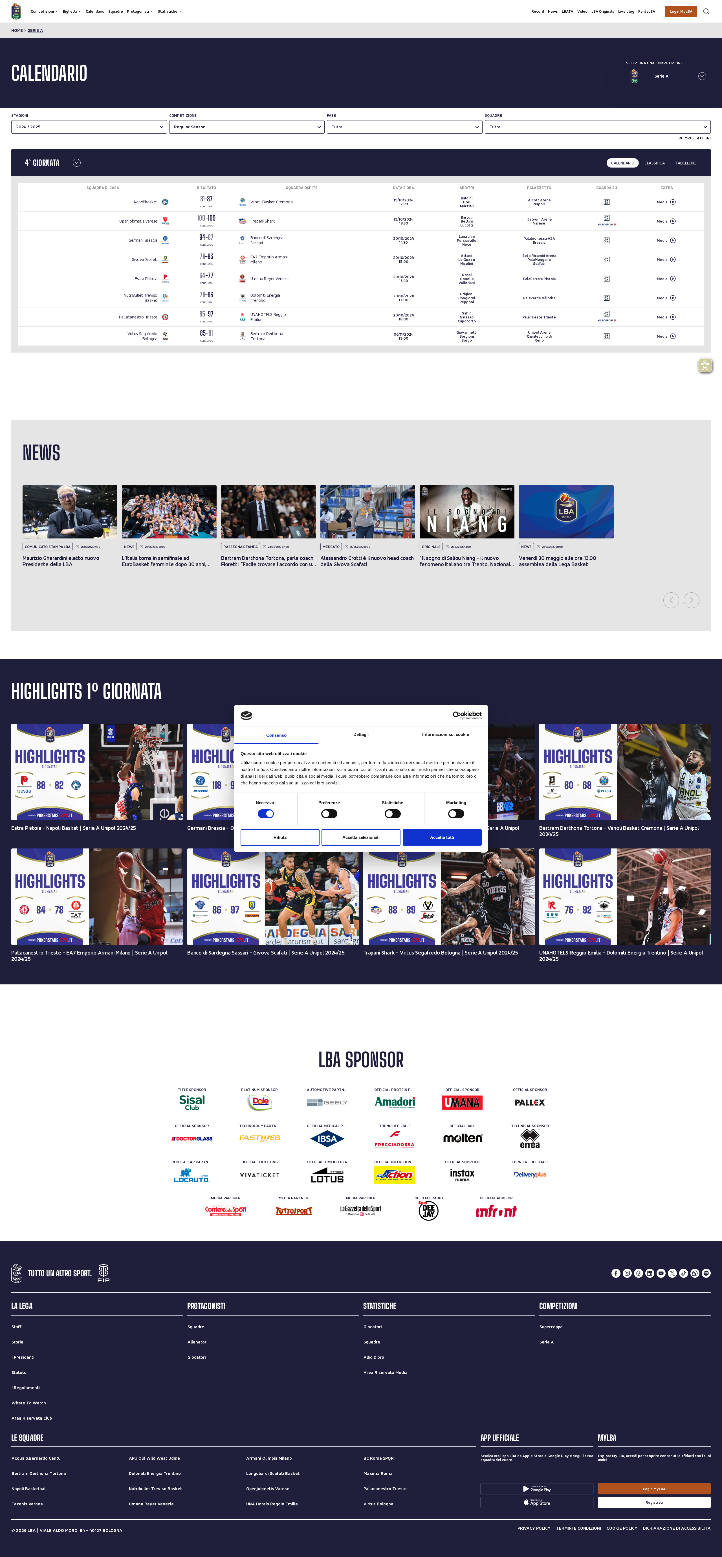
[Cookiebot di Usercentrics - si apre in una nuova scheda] (457, 715)
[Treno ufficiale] (394, 1139)
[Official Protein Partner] (394, 1102)
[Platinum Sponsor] (259, 1102)
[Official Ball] (462, 1139)
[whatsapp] (694, 1273)
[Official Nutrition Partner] (394, 1175)
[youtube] (661, 1273)
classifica (654, 163)
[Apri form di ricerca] (706, 11)
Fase (331, 115)
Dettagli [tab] (361, 734)
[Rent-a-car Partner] (191, 1175)
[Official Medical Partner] (327, 1139)
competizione (183, 115)
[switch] (329, 813)
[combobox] (490, 127)
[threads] (638, 1273)
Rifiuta (280, 837)
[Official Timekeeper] (327, 1175)
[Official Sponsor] (462, 1102)
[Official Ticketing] (259, 1175)
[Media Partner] (225, 1211)
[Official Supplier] (462, 1175)
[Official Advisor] (496, 1211)
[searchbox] (361, 7)
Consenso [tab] (276, 735)
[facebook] (615, 1273)
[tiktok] (683, 1273)
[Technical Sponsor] (530, 1139)
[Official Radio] (428, 1211)
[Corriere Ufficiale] (530, 1175)
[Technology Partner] (259, 1139)
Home (17, 30)
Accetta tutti (442, 837)
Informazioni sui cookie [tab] (445, 734)
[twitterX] (672, 1273)
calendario (622, 163)
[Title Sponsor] (191, 1102)
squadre (493, 115)
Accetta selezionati (361, 837)
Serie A (35, 30)
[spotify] (706, 1273)
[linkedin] (649, 1273)
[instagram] (627, 1273)
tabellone (685, 163)
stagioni (19, 115)
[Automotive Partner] (327, 1102)
